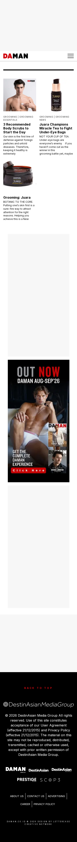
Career (25, 804)
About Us (17, 796)
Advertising (56, 796)
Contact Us (35, 796)
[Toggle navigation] (71, 56)
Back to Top (38, 687)
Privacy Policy (44, 804)
